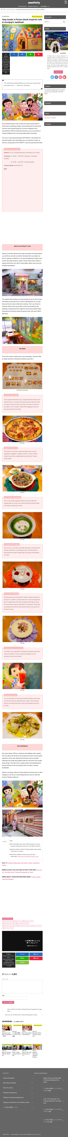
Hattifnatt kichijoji (8, 921)
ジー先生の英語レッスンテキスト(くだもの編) (52, 1120)
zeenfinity (34, 2)
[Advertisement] (22, 225)
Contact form (6, 1134)
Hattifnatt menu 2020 (28, 921)
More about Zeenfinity (9, 1083)
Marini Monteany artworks (22, 923)
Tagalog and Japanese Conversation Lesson (16, 1102)
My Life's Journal (8, 1087)
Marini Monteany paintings (24, 926)
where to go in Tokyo (8, 928)
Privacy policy (14, 1134)
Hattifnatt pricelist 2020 (9, 923)
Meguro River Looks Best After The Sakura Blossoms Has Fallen (52, 1080)
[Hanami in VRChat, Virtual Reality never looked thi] (55, 173)
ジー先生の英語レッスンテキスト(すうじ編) (52, 1110)
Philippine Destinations (33, 6)
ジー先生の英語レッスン (45, 6)
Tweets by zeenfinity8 (50, 117)
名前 (3, 995)
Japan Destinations (22, 6)
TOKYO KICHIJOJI (37, 926)
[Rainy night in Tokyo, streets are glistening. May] (55, 134)
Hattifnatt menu (17, 921)
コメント (5, 979)
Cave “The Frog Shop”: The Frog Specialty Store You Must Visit (52, 1101)
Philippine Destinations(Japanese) (13, 1097)
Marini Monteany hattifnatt (10, 926)
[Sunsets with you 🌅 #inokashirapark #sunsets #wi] (55, 147)
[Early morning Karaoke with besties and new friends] (55, 160)
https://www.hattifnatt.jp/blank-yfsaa (28, 856)
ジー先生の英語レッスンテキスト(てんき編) (52, 1089)
